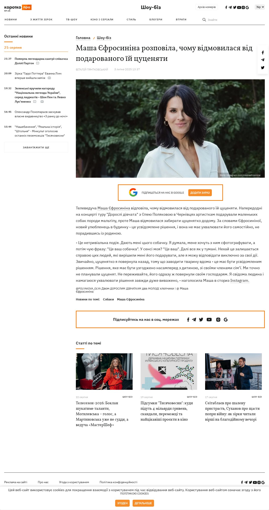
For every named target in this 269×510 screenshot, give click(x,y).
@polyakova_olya (88, 288)
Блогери (155, 19)
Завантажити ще (36, 147)
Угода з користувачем (74, 482)
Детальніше (143, 503)
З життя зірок (41, 19)
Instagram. (239, 280)
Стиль (131, 19)
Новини (11, 19)
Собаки (108, 299)
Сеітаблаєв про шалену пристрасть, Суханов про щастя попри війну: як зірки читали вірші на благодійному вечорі (232, 411)
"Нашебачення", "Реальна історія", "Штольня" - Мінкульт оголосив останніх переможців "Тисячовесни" (40, 131)
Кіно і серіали (102, 19)
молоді (153, 288)
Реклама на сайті (15, 482)
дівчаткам (133, 288)
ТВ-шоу (71, 19)
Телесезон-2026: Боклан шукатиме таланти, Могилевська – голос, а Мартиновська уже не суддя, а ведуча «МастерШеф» (102, 414)
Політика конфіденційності (118, 482)
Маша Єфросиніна (114, 208)
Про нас (43, 482)
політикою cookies (134, 493)
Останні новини (18, 36)
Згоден (122, 503)
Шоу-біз (151, 7)
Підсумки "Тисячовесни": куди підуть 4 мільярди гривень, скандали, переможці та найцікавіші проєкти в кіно (167, 411)
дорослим (117, 288)
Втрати (181, 19)
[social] (188, 319)
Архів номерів (207, 7)
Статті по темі (88, 343)
